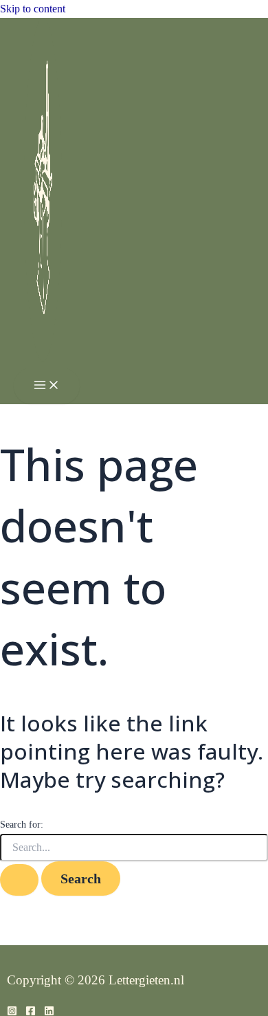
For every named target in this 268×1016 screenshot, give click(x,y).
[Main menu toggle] (47, 386)
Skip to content (32, 8)
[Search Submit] (19, 880)
